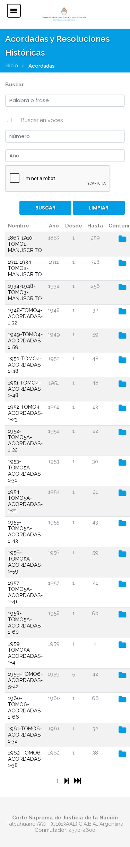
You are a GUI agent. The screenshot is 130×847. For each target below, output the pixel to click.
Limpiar (99, 207)
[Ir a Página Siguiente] (67, 780)
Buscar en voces (41, 120)
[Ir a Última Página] (77, 780)
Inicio (11, 65)
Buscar (14, 84)
